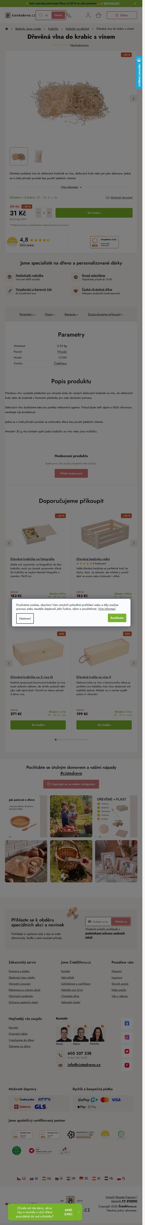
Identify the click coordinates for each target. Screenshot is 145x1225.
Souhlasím (117, 618)
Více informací (107, 609)
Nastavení (25, 618)
